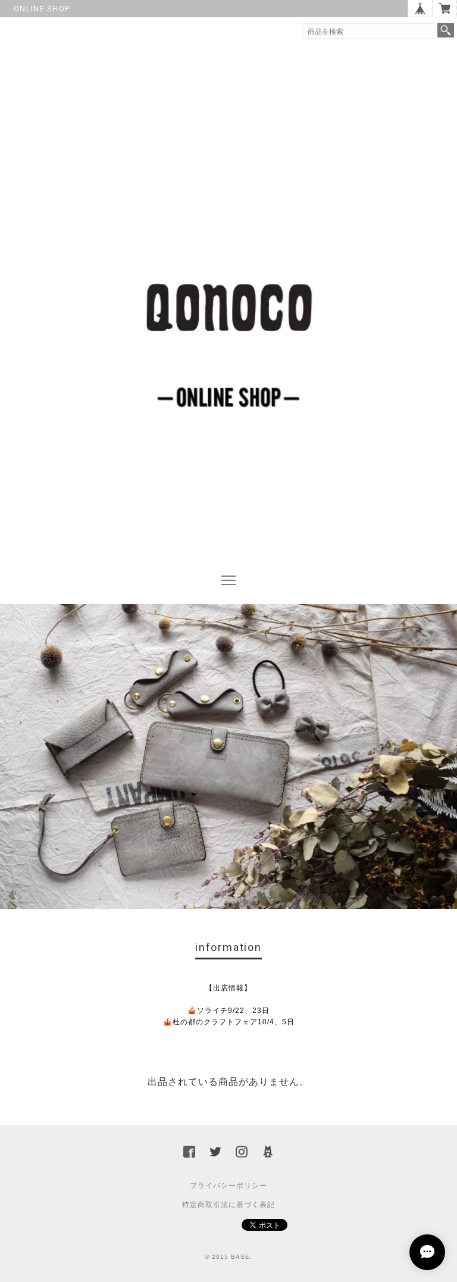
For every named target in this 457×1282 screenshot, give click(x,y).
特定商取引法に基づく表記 (228, 1204)
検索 (445, 30)
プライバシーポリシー (228, 1185)
